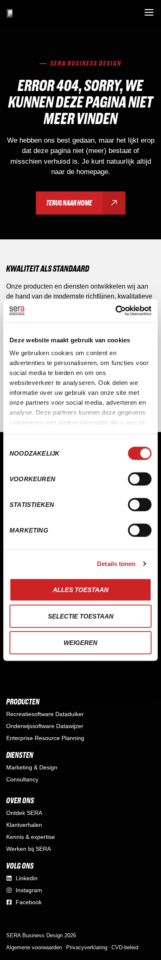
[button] (149, 13)
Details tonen (116, 563)
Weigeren (80, 642)
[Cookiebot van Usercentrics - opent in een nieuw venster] (116, 311)
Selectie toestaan (81, 615)
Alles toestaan (81, 589)
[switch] (140, 478)
